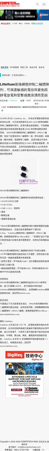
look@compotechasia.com (29, 447)
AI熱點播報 (5, 23)
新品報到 (19, 75)
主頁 (14, 75)
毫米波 (41, 67)
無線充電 (33, 67)
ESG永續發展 (37, 23)
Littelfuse (13, 100)
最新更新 (4, 67)
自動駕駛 (27, 23)
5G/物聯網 (14, 67)
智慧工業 (24, 67)
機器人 (21, 23)
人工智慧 (14, 23)
